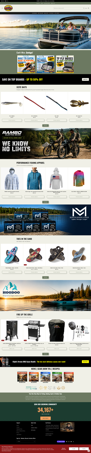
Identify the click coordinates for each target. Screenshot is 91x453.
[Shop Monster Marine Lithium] (45, 219)
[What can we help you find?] (84, 8)
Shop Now (85, 361)
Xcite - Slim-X (57, 115)
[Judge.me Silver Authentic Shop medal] (50, 387)
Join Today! (46, 418)
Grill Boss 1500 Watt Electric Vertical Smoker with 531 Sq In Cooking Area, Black (12, 344)
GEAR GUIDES (45, 382)
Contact (38, 3)
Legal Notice (19, 434)
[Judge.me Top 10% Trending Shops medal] (63, 387)
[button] (2, 8)
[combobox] (69, 8)
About (18, 425)
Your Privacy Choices (6, 450)
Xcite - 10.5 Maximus (34, 115)
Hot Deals (51, 13)
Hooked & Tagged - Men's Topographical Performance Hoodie (34, 191)
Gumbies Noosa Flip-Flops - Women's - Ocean (79, 267)
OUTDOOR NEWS (22, 382)
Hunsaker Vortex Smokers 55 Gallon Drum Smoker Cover (56, 343)
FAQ (32, 425)
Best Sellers (40, 13)
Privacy (18, 432)
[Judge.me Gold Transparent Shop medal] (41, 387)
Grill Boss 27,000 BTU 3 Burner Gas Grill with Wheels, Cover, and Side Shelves (34, 344)
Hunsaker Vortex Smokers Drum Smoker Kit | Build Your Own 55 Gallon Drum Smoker (79, 344)
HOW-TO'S (57, 382)
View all (45, 125)
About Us (53, 3)
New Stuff (46, 13)
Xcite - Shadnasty (11, 115)
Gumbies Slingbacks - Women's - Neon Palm (12, 267)
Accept (73, 448)
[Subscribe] (34, 441)
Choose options (12, 120)
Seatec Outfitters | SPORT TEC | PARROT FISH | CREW (79, 191)
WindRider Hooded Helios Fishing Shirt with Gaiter (12, 191)
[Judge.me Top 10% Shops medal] (58, 387)
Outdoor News (47, 3)
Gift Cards (57, 13)
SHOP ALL (85, 79)
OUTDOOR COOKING (69, 382)
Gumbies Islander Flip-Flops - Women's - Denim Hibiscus (34, 267)
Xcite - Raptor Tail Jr (79, 115)
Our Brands (34, 13)
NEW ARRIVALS (34, 382)
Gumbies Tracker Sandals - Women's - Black (56, 267)
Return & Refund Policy (21, 430)
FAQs (42, 3)
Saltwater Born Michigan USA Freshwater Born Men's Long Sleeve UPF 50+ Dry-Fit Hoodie (56, 192)
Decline (83, 448)
